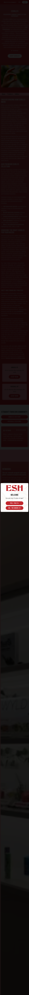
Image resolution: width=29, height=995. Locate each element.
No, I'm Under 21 (14, 508)
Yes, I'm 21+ (14, 503)
